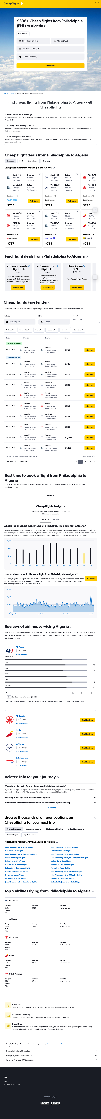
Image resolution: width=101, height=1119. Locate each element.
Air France (20, 647)
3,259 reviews (22, 737)
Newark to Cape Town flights (62, 878)
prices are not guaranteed (54, 1044)
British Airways (22, 758)
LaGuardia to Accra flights (15, 878)
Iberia (18, 730)
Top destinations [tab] (30, 835)
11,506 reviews (22, 723)
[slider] (98, 322)
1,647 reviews (21, 654)
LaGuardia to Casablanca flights (17, 868)
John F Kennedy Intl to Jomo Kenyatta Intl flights (69, 858)
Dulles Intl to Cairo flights (15, 861)
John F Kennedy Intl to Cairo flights (64, 847)
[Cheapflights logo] (11, 4)
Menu (97, 2)
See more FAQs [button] (50, 808)
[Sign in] (92, 5)
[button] (45, 26)
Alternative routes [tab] (14, 829)
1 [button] (80, 462)
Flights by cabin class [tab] (54, 829)
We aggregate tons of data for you (20, 1055)
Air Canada (20, 716)
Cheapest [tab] (10, 161)
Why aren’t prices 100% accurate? (20, 1060)
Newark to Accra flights (60, 868)
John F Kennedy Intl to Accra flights (19, 847)
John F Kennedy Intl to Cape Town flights (21, 882)
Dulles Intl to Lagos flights (15, 858)
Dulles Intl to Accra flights (61, 851)
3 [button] (90, 462)
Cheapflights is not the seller (18, 1051)
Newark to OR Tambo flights (16, 865)
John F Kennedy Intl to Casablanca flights (21, 854)
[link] (18, 287)
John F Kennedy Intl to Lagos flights (65, 854)
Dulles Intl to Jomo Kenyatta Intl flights (66, 882)
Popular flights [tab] (12, 835)
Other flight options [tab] (76, 829)
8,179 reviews (21, 765)
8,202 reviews (22, 751)
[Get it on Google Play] (45, 1103)
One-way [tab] (46, 161)
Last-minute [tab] (32, 161)
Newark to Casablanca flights (62, 865)
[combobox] (23, 33)
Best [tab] (21, 161)
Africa (12, 93)
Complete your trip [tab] (33, 829)
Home (6, 93)
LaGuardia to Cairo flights (61, 861)
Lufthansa (20, 744)
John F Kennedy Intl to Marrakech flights (66, 871)
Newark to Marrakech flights (16, 871)
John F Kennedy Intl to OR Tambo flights (66, 875)
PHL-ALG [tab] (50, 495)
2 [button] (85, 462)
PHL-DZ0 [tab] (45, 520)
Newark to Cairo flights (14, 851)
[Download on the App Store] (55, 1103)
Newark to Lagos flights (14, 875)
